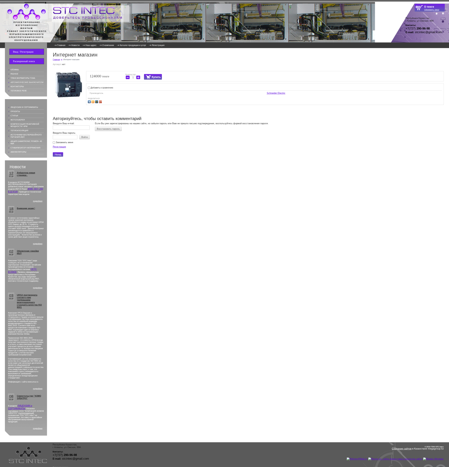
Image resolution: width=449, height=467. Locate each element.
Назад (58, 154)
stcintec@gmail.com (428, 32)
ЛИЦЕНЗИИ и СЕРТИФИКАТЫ (20, 407)
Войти (84, 137)
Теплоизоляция (19, 130)
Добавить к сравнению (101, 87)
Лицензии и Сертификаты (24, 107)
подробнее (37, 201)
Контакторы (17, 86)
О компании (108, 45)
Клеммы (15, 70)
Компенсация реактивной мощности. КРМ (25, 125)
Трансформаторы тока (23, 78)
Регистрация (158, 45)
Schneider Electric (276, 93)
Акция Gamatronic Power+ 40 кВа (26, 142)
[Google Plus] (101, 101)
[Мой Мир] (97, 101)
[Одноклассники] (93, 101)
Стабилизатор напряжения (25, 148)
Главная (61, 45)
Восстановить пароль (108, 129)
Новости (75, 45)
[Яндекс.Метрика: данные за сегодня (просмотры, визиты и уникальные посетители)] (433, 459)
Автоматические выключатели (27, 82)
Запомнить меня (64, 142)
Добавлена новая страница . (26, 174)
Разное (14, 74)
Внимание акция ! (26, 208)
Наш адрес (90, 45)
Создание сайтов (401, 448)
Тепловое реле (19, 91)
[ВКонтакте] (90, 101)
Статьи (14, 116)
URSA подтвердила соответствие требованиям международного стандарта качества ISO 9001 (29, 301)
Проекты (15, 111)
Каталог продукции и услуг (133, 45)
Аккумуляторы (18, 152)
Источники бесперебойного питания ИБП (26, 136)
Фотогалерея (18, 120)
